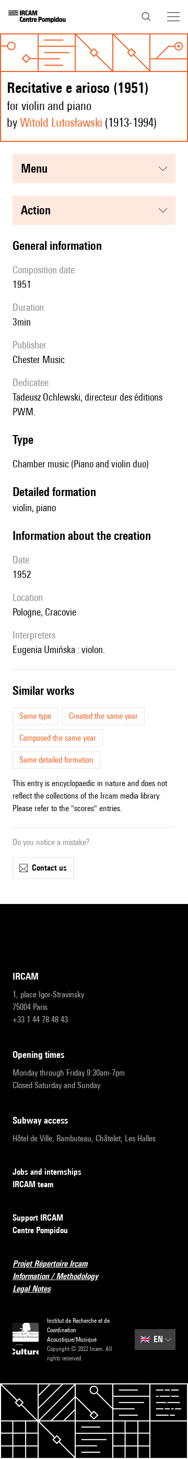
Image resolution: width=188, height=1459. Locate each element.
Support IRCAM (38, 1218)
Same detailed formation (56, 760)
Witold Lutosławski (61, 122)
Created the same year (103, 716)
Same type (35, 716)
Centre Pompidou (40, 1230)
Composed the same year (57, 738)
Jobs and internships (47, 1172)
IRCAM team (33, 1184)
